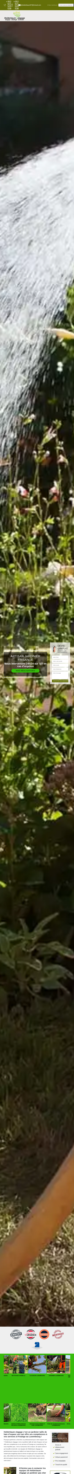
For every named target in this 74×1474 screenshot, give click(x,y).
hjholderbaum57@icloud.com (30, 5)
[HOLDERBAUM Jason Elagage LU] (14, 15)
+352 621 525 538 (7, 5)
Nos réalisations (25, 671)
